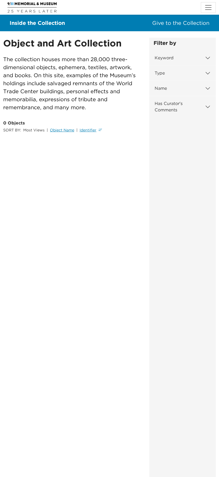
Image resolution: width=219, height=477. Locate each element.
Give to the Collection (180, 23)
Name (161, 88)
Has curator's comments (169, 106)
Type (160, 73)
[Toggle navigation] (208, 7)
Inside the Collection (37, 23)
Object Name (62, 130)
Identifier (88, 130)
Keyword (164, 57)
